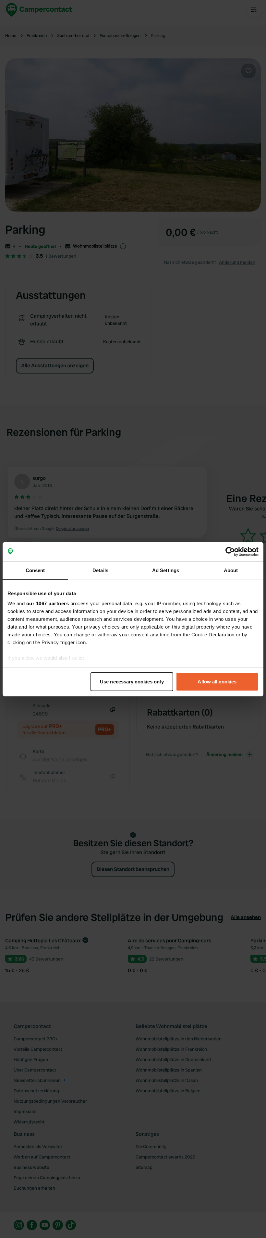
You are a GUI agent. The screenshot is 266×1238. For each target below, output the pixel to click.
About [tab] (231, 570)
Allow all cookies (217, 681)
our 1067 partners (47, 603)
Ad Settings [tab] (165, 570)
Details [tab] (100, 570)
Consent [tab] (35, 570)
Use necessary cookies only (132, 681)
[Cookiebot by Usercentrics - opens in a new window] (230, 552)
